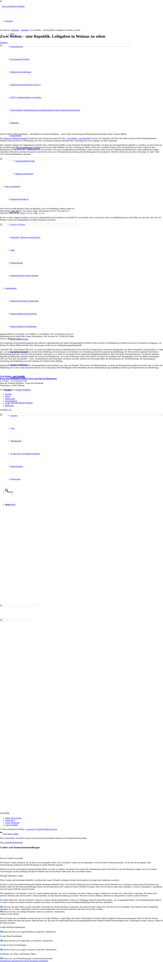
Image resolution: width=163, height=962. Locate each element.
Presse (7, 396)
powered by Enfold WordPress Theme (41, 829)
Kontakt (8, 394)
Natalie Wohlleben (23, 390)
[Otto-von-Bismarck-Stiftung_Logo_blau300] (12, 6)
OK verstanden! (6, 842)
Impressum (9, 405)
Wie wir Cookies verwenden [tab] (11, 858)
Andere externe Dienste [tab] (9, 914)
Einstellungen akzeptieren (10, 961)
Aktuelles (4, 42)
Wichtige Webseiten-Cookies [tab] (11, 876)
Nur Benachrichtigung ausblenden (34, 961)
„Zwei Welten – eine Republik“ (78, 138)
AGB (7, 403)
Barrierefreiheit (11, 401)
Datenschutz (10, 399)
